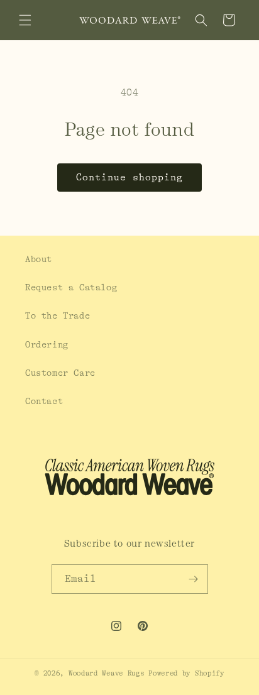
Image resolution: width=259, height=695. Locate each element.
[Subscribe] (193, 579)
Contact (44, 401)
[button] (25, 20)
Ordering (47, 344)
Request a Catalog (71, 287)
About (38, 259)
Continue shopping (129, 177)
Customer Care (60, 373)
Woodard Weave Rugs (107, 673)
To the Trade (57, 315)
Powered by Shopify (186, 673)
